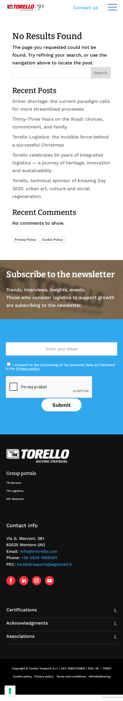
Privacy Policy (25, 240)
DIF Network (15, 498)
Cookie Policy (52, 240)
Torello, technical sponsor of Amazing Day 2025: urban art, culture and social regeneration (59, 188)
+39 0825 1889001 (39, 557)
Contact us (85, 7)
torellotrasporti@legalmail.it (44, 564)
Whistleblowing (99, 676)
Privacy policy (27, 368)
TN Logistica (14, 490)
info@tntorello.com (38, 551)
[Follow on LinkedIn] (23, 580)
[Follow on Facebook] (10, 580)
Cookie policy (22, 676)
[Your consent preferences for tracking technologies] (10, 690)
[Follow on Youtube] (49, 580)
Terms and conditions (71, 676)
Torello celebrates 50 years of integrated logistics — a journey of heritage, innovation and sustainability (61, 162)
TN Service (13, 482)
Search (101, 72)
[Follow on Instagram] (36, 580)
